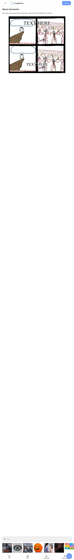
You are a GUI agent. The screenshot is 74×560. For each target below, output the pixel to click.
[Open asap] (69, 556)
